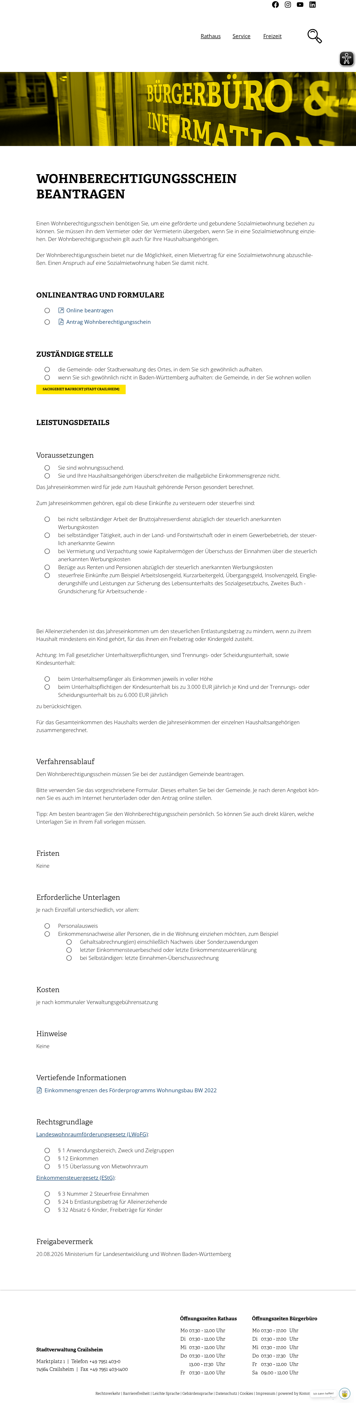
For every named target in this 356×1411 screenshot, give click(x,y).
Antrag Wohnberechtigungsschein (108, 322)
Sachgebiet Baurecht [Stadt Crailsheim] (81, 389)
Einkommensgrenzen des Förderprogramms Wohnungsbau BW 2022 (130, 1090)
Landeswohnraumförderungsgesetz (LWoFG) (92, 1134)
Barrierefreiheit (136, 1393)
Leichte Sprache (166, 1393)
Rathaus (211, 36)
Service (242, 36)
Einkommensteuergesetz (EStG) (75, 1177)
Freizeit (272, 36)
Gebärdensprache (197, 1393)
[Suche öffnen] (315, 36)
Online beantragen (89, 310)
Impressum (265, 1393)
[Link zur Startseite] (58, 36)
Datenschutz (226, 1393)
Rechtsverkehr (107, 1393)
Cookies (246, 1393)
